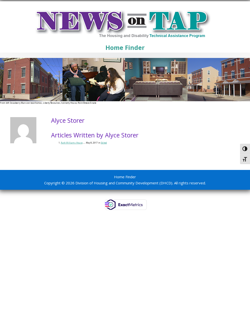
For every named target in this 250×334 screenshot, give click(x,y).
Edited (104, 142)
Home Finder (125, 47)
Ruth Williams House (72, 142)
